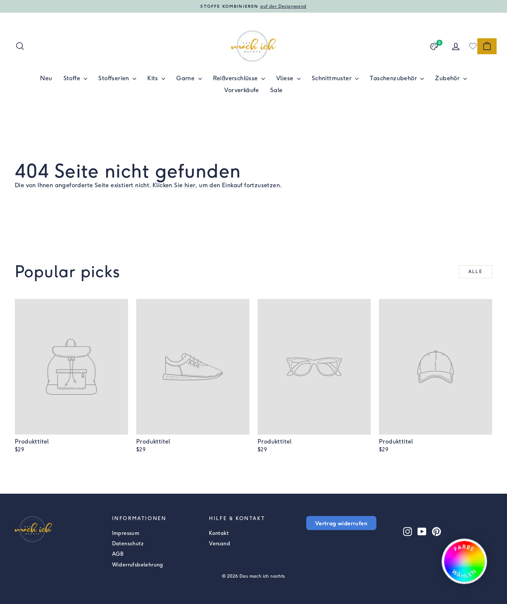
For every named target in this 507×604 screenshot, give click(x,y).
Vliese (285, 78)
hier (190, 185)
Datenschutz (128, 543)
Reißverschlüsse (236, 78)
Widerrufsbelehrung (137, 565)
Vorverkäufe (241, 90)
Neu (46, 78)
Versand (219, 543)
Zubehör (448, 78)
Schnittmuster (332, 78)
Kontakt (219, 533)
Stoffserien (114, 78)
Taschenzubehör (394, 78)
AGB (118, 554)
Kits (153, 78)
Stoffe (72, 78)
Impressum (126, 533)
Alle (475, 271)
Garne (186, 78)
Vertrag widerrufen (341, 523)
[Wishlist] (472, 46)
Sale (276, 90)
